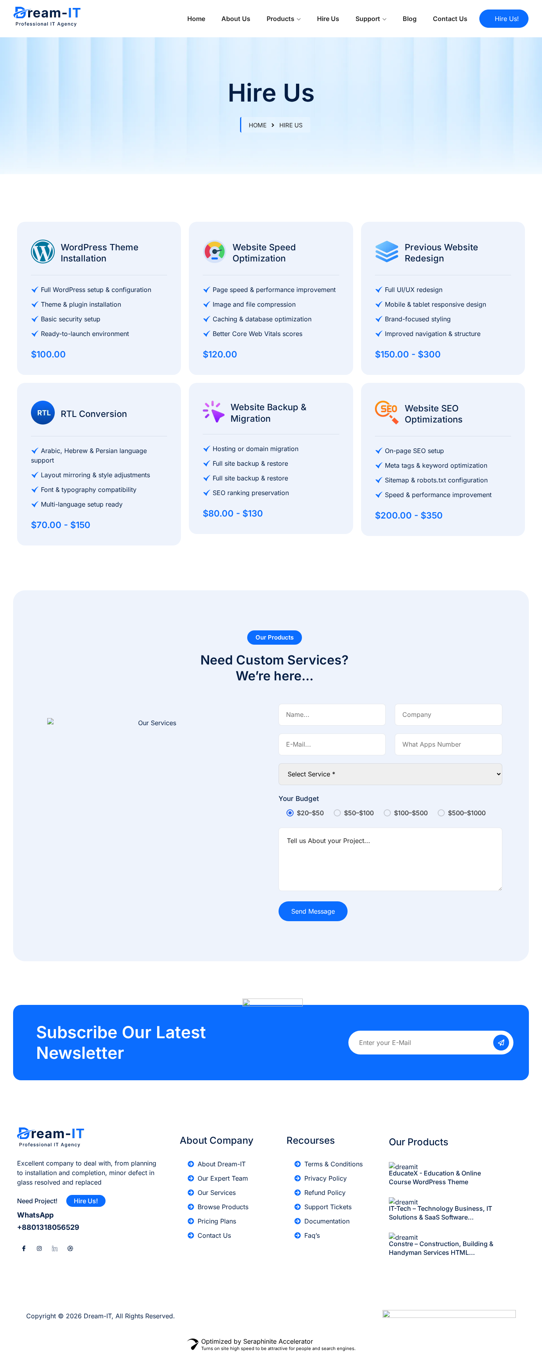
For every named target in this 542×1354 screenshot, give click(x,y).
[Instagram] (39, 1248)
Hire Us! (507, 19)
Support (368, 19)
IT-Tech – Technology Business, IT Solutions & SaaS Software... (440, 1212)
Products (280, 19)
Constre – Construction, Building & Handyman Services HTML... (441, 1248)
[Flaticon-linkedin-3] (55, 1248)
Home (196, 19)
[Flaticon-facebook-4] (24, 1248)
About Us (235, 19)
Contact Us (450, 19)
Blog (410, 19)
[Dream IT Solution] (47, 19)
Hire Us (328, 19)
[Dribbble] (70, 1248)
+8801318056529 (48, 1227)
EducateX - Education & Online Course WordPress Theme (435, 1177)
